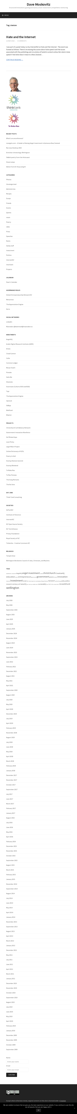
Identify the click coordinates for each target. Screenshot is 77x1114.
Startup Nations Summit (14, 461)
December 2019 (11, 714)
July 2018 (9, 742)
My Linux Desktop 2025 (14, 148)
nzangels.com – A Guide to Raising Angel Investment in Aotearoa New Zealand (33, 143)
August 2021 (10, 676)
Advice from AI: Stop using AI (16, 167)
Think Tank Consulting (14, 497)
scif (19, 584)
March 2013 (10, 941)
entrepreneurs (24, 576)
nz (49, 580)
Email (8, 1066)
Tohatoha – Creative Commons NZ (18, 543)
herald (55, 577)
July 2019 (9, 719)
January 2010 (10, 1031)
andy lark (14, 573)
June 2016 (9, 827)
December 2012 (11, 950)
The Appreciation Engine (14, 304)
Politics (9, 255)
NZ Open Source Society (14, 524)
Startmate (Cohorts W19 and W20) (18, 387)
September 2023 (11, 657)
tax (47, 584)
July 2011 (9, 960)
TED (49, 584)
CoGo (8, 358)
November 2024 (11, 638)
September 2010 (11, 998)
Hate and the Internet (20, 37)
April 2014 (9, 912)
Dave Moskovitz (38, 4)
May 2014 (9, 908)
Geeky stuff (10, 246)
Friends (8, 203)
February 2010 (11, 1026)
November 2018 (11, 733)
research (9, 584)
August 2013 (10, 931)
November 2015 (11, 851)
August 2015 (10, 865)
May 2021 (9, 681)
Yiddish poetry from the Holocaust (18, 157)
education (10, 576)
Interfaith (9, 265)
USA (60, 584)
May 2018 (9, 752)
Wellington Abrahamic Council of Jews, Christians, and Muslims (28, 561)
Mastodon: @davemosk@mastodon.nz (19, 327)
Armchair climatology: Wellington (18, 153)
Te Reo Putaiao (11, 475)
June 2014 (9, 903)
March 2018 (10, 761)
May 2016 (9, 832)
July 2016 (9, 823)
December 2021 (11, 671)
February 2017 (11, 808)
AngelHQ (9, 339)
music (8, 217)
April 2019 (9, 723)
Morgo (42, 581)
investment (16, 580)
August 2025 (10, 615)
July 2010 (9, 1007)
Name (8, 1058)
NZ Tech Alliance (12, 529)
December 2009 (11, 1035)
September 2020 (11, 690)
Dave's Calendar (11, 282)
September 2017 (11, 789)
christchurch (49, 573)
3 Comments (21, 41)
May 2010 (9, 1016)
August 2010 (10, 1002)
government (43, 576)
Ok (38, 1110)
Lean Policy (10, 442)
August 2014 (10, 893)
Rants (8, 241)
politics (67, 581)
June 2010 (9, 1012)
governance (33, 577)
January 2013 (10, 945)
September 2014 (11, 889)
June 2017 (9, 799)
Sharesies (9, 382)
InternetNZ (10, 260)
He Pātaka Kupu (11, 437)
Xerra (8, 309)
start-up (30, 584)
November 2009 (11, 1040)
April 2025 (9, 624)
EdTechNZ (9, 510)
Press (8, 232)
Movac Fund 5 (10, 368)
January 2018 (10, 771)
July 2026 (9, 600)
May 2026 (9, 605)
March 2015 (10, 870)
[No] (74, 1108)
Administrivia (10, 189)
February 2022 (11, 667)
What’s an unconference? (14, 138)
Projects (9, 269)
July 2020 (9, 700)
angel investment (31, 573)
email (16, 577)
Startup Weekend (12, 465)
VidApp (8, 405)
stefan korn (35, 584)
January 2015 (10, 879)
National (46, 581)
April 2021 (9, 685)
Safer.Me (9, 377)
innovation (62, 576)
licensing (31, 581)
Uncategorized (11, 184)
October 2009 (10, 1045)
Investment (10, 250)
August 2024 (10, 643)
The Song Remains (12, 480)
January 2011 (10, 979)
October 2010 (10, 993)
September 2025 (11, 610)
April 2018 (9, 756)
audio (41, 573)
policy (63, 581)
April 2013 (9, 936)
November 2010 (11, 988)
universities (56, 584)
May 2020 (9, 704)
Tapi (7, 391)
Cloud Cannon (11, 354)
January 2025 (10, 629)
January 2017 (10, 813)
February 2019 (11, 728)
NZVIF (53, 581)
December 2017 (11, 775)
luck (34, 581)
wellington (12, 588)
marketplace (38, 581)
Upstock (9, 401)
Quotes (8, 213)
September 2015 (11, 860)
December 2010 (11, 983)
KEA (27, 581)
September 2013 (11, 927)
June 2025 (9, 619)
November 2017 (11, 780)
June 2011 (9, 964)
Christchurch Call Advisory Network (18, 428)
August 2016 (10, 818)
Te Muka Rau (10, 470)
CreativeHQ (60, 573)
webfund (66, 584)
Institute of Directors (13, 515)
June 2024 (9, 648)
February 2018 (11, 766)
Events (8, 208)
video (8, 227)
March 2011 (10, 974)
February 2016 (11, 841)
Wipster (9, 415)
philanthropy (58, 581)
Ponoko (9, 372)
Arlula (8, 349)
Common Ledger (12, 363)
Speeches (9, 236)
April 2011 (9, 969)
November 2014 (11, 884)
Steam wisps (10, 162)
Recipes (9, 194)
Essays (8, 198)
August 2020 (10, 695)
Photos (8, 180)
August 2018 (10, 737)
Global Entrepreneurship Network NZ (19, 295)
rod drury (15, 584)
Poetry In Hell (11, 456)
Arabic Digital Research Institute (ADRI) (19, 344)
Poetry (8, 222)
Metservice (10, 300)
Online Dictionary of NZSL (15, 451)
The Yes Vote (10, 484)
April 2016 (9, 837)
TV (50, 584)
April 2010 (9, 1021)
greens (51, 577)
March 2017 (10, 804)
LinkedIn (9, 322)
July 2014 (9, 898)
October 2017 (10, 785)
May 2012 (9, 955)
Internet (8, 581)
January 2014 (10, 917)
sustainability (42, 584)
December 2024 (11, 633)
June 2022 (9, 662)
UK (52, 584)
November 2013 (11, 922)
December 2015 (11, 846)
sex (27, 584)
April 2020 (9, 709)
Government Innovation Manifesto (18, 432)
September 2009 (11, 1049)
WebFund (9, 410)
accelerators (9, 573)
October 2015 (10, 856)
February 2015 (11, 875)
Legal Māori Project (13, 447)
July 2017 (9, 794)
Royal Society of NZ (13, 538)
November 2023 (11, 652)
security (24, 584)
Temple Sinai (10, 556)
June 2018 (9, 747)
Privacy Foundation (12, 534)
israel (24, 581)
